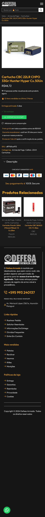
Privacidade (12, 392)
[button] (41, 4)
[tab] (22, 162)
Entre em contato (14, 336)
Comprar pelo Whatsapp (15, 117)
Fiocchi (12, 234)
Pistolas (10, 350)
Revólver (11, 354)
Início (4, 16)
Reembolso (12, 388)
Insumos (10, 358)
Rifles (9, 362)
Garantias (11, 384)
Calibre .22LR (31, 150)
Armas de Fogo (13, 16)
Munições (11, 366)
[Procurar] (41, 10)
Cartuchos (25, 16)
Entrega (10, 380)
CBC (33, 231)
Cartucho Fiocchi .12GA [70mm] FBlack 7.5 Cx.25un (11, 228)
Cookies (10, 396)
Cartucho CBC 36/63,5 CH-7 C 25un (33, 226)
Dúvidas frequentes (15, 332)
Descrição (11, 161)
